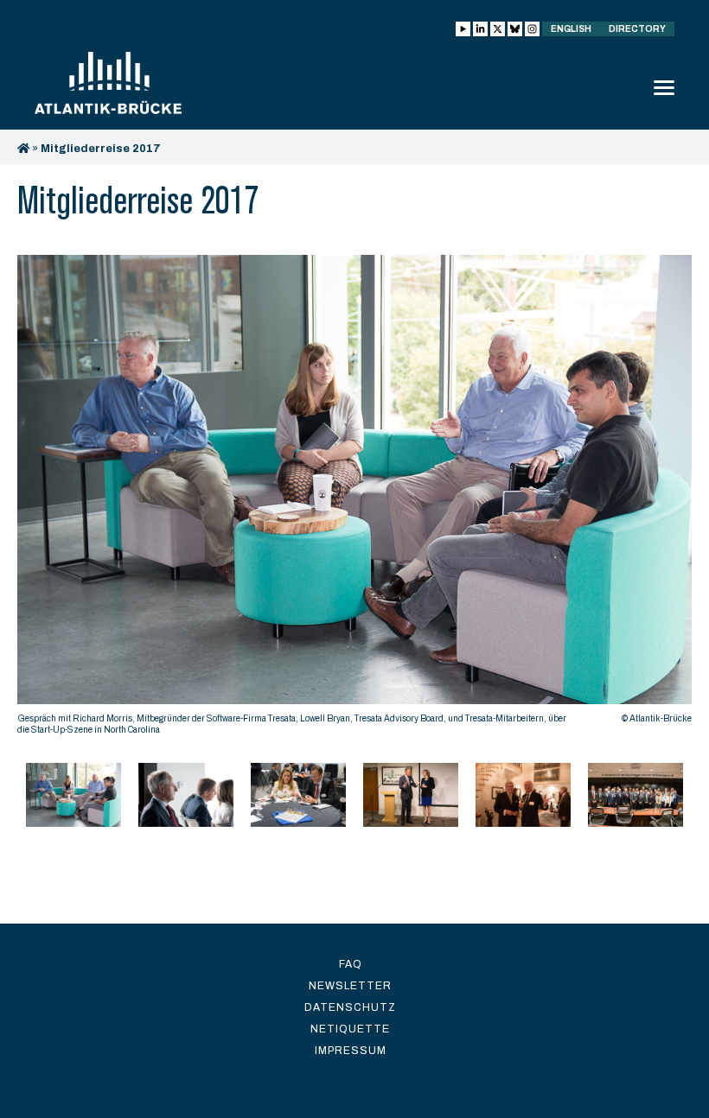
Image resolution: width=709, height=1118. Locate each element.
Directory (637, 29)
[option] (354, 499)
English (571, 29)
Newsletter (350, 986)
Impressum (350, 1051)
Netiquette (350, 1029)
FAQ (350, 964)
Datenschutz (350, 1007)
